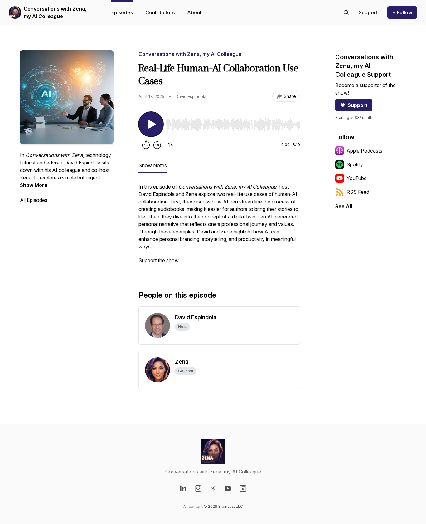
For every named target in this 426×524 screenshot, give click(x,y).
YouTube (356, 178)
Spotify (354, 164)
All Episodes (33, 200)
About (194, 12)
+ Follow (402, 12)
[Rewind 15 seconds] (146, 144)
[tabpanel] (219, 226)
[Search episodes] (346, 12)
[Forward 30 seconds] (157, 144)
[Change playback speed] (170, 144)
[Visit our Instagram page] (198, 488)
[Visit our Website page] (243, 488)
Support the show (158, 260)
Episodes (122, 12)
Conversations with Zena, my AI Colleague (55, 12)
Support (357, 105)
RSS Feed (357, 192)
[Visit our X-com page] (213, 488)
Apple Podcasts (364, 151)
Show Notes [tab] (152, 165)
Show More (33, 185)
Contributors (160, 12)
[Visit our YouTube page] (228, 488)
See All (343, 206)
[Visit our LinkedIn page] (183, 488)
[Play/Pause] (150, 124)
